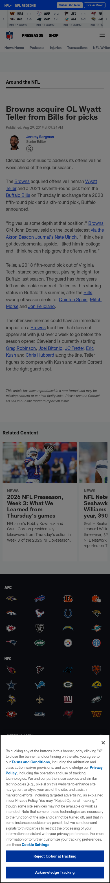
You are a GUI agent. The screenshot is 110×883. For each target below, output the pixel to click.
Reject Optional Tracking (55, 856)
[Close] (103, 742)
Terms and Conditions (31, 762)
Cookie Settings (35, 844)
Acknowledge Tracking (55, 872)
